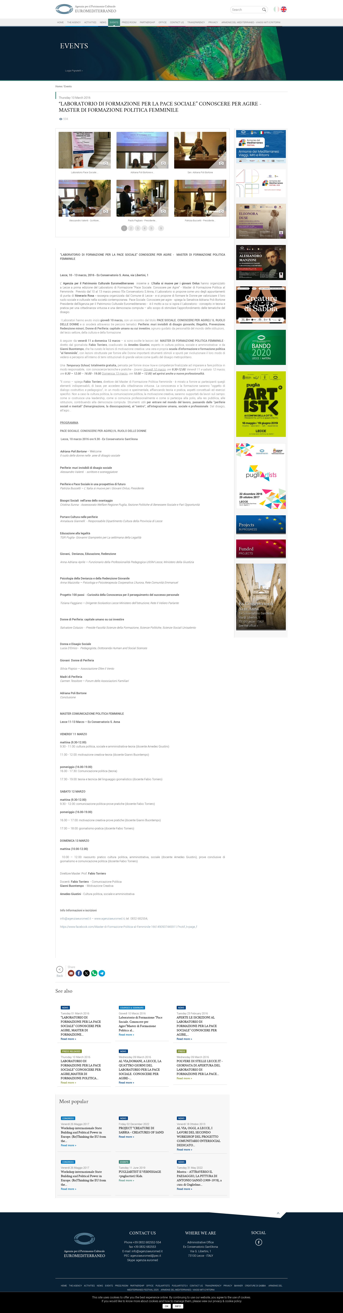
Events (114, 22)
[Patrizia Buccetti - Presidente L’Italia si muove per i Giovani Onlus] (200, 216)
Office (162, 22)
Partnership (147, 22)
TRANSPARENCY (196, 22)
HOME (60, 22)
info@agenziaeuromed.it (75, 918)
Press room (129, 22)
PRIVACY (213, 22)
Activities (90, 22)
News (103, 22)
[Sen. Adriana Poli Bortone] (200, 167)
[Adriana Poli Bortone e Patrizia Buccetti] (142, 167)
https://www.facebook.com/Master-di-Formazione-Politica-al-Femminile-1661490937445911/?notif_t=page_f (128, 927)
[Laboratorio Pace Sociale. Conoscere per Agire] (85, 167)
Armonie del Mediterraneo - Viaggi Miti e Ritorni (251, 22)
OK (166, 1306)
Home (58, 86)
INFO (178, 1306)
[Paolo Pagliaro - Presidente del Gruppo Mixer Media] (142, 216)
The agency (74, 22)
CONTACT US (177, 22)
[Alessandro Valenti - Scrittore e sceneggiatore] (85, 216)
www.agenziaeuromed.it (109, 918)
